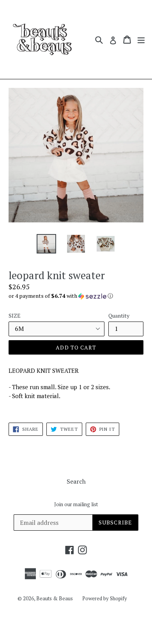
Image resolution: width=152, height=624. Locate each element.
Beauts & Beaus (54, 598)
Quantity (118, 315)
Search (76, 481)
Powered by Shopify (104, 598)
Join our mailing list (76, 505)
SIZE (15, 315)
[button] (76, 296)
